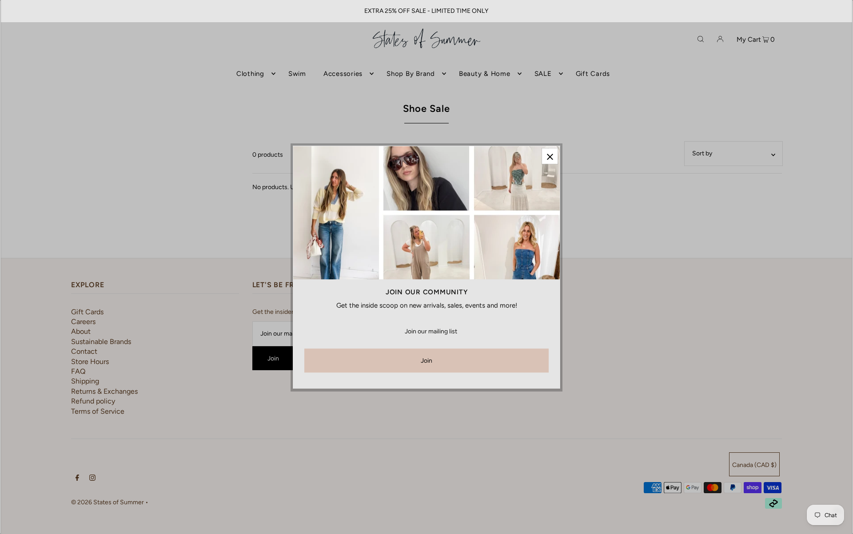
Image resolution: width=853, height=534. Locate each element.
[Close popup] (550, 156)
